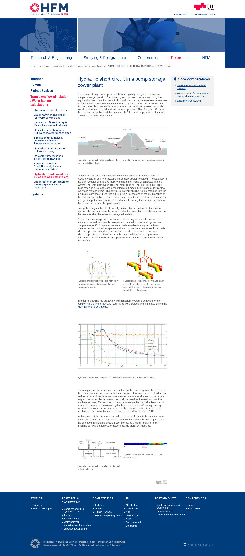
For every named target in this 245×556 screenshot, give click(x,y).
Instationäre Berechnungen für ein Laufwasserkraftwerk (50, 124)
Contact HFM (180, 14)
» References (43, 66)
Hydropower (194, 508)
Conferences (148, 57)
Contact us (131, 525)
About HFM (131, 505)
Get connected (133, 522)
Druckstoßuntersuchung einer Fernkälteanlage (48, 157)
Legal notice (132, 515)
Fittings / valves (41, 90)
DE (211, 14)
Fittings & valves (103, 512)
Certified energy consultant (171, 514)
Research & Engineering (51, 57)
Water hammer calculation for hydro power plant (49, 116)
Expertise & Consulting (189, 100)
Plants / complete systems (108, 515)
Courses (37, 505)
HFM (206, 57)
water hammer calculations (92, 306)
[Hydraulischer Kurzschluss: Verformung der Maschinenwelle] (145, 444)
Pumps (35, 84)
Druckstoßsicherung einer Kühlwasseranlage (49, 150)
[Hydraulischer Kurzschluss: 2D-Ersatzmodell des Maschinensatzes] (100, 449)
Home (33, 66)
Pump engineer (165, 511)
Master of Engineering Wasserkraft (168, 506)
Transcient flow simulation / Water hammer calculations (49, 100)
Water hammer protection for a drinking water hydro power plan (51, 184)
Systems (36, 194)
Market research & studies (77, 525)
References (180, 57)
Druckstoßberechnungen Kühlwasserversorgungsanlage (51, 131)
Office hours (132, 508)
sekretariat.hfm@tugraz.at (108, 545)
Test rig (67, 515)
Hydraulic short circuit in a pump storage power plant (51, 175)
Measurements (71, 518)
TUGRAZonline (199, 14)
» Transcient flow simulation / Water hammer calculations (77, 66)
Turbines (36, 78)
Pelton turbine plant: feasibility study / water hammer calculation (47, 166)
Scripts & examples (43, 508)
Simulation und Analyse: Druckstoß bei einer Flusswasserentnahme (48, 140)
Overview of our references (50, 109)
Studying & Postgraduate (105, 57)
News (129, 519)
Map (128, 512)
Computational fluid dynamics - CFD (74, 510)
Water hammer (71, 522)
